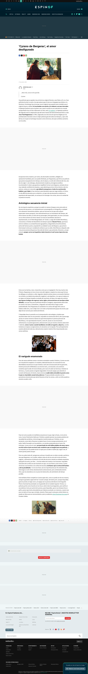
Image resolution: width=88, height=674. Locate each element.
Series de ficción (9, 617)
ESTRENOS (17, 14)
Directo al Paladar (43, 647)
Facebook (74, 14)
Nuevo (78, 9)
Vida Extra (19, 649)
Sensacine (30, 647)
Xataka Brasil (8, 666)
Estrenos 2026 (36, 607)
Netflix (20, 619)
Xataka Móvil (8, 649)
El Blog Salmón (76, 647)
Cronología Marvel (71, 607)
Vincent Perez (54, 520)
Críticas (30, 520)
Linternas (34, 624)
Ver (44, 557)
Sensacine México (31, 664)
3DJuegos (19, 647)
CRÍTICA (11, 14)
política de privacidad (61, 621)
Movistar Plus (8, 619)
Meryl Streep (35, 37)
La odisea (21, 622)
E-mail (26, 55)
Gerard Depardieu (37, 520)
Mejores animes (63, 607)
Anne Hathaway (43, 37)
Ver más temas (9, 629)
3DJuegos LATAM (20, 664)
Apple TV (7, 622)
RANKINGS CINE (36, 14)
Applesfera (8, 651)
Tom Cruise (67, 37)
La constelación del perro (26, 37)
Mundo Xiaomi (8, 655)
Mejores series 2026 (17, 607)
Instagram (72, 14)
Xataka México (8, 664)
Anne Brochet (46, 520)
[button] (28, 87)
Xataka (7, 647)
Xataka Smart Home (9, 653)
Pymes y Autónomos (77, 649)
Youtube (79, 14)
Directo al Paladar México (43, 665)
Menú (9, 9)
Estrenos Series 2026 (44, 607)
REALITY (24, 14)
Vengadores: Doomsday (58, 37)
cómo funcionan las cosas (59, 494)
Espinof (44, 7)
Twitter (81, 14)
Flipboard (77, 14)
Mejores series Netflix (54, 607)
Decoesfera (64, 649)
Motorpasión (53, 647)
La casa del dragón (10, 624)
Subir (78, 641)
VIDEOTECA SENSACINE (57, 14)
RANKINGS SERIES (46, 14)
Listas (33, 619)
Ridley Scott (17, 37)
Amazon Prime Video (23, 617)
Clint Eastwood (74, 37)
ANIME (29, 14)
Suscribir (68, 618)
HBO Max (34, 622)
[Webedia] (10, 641)
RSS (61, 629)
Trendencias (64, 647)
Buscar (79, 636)
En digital (25, 520)
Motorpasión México (55, 664)
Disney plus (34, 617)
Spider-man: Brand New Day (24, 625)
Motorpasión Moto (54, 649)
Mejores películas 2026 (27, 607)
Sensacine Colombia (32, 666)
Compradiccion (65, 651)
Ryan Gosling (50, 37)
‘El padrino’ (52, 110)
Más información (44, 672)
